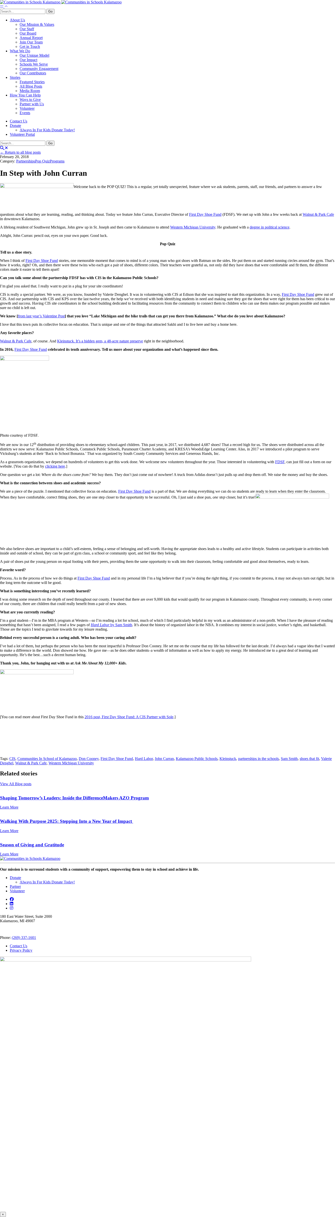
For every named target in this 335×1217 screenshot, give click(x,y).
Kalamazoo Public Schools (197, 759)
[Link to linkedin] (11, 904)
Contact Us (18, 121)
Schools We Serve (34, 64)
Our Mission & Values (37, 24)
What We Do (20, 51)
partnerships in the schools (258, 759)
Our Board (28, 33)
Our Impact (28, 60)
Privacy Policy (21, 950)
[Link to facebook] (12, 899)
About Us (17, 20)
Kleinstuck (227, 759)
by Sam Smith (111, 625)
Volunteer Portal (22, 134)
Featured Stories (32, 82)
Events (25, 113)
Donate (15, 125)
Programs (57, 161)
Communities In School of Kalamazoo (47, 759)
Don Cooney (89, 759)
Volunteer (27, 108)
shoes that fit (309, 759)
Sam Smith (289, 759)
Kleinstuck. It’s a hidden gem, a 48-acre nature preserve (100, 341)
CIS (12, 759)
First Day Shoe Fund (205, 214)
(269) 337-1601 (24, 937)
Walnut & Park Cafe (318, 214)
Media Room (30, 91)
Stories (15, 77)
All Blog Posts (31, 86)
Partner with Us (32, 104)
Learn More (9, 807)
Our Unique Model (34, 55)
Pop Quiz (42, 161)
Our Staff (27, 29)
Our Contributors (33, 73)
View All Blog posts (15, 784)
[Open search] (4, 148)
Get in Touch (30, 46)
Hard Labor (144, 759)
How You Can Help (25, 95)
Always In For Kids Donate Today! (47, 130)
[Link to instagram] (11, 908)
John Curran (164, 759)
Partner (15, 886)
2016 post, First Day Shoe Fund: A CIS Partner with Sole (129, 717)
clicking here (55, 466)
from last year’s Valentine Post (41, 316)
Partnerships (25, 161)
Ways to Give (30, 99)
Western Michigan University (192, 227)
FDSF (279, 462)
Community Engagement (39, 69)
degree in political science (269, 227)
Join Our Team (31, 42)
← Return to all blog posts (20, 152)
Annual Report (31, 38)
